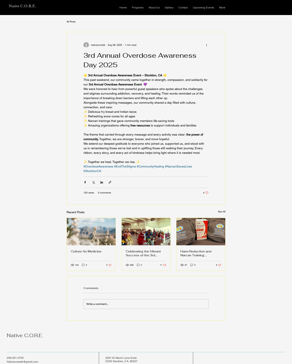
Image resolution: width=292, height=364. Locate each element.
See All (221, 211)
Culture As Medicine (86, 251)
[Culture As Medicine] (91, 231)
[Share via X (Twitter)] (93, 182)
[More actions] (206, 45)
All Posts (71, 21)
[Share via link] (110, 182)
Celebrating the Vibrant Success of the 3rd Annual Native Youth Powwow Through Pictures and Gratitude (146, 253)
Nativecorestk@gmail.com (22, 361)
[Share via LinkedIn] (101, 182)
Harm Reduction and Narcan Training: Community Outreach (196, 253)
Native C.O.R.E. (22, 6)
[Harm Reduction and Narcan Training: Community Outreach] (200, 231)
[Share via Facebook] (85, 182)
